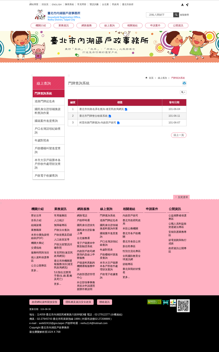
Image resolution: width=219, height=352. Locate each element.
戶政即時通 (83, 220)
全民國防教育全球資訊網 (132, 258)
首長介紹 (36, 220)
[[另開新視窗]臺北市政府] (173, 303)
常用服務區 (60, 215)
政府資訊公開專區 (177, 250)
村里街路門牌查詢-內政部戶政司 (97, 122)
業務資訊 (60, 209)
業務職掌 (36, 230)
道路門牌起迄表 (45, 101)
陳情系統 (69, 4)
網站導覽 (33, 4)
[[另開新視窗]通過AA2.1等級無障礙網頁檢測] (154, 301)
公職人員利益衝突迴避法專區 (177, 225)
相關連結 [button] (132, 25)
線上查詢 (162, 78)
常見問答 (81, 4)
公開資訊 (175, 209)
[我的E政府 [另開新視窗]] (165, 303)
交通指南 (36, 247)
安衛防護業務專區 (177, 233)
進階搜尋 (184, 14)
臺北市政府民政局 (132, 222)
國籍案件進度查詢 (46, 120)
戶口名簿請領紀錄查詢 (48, 130)
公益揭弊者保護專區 (177, 217)
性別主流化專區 (132, 251)
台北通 (105, 4)
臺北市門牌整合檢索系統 (93, 115)
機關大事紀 (37, 243)
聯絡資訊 (104, 302)
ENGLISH (57, 4)
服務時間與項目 (40, 252)
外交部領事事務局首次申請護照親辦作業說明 (86, 286)
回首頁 (45, 4)
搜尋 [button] (176, 14)
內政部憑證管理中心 (86, 276)
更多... (34, 270)
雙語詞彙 (94, 4)
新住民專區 (129, 246)
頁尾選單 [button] (183, 197)
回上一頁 (179, 135)
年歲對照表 (42, 140)
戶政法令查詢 (61, 230)
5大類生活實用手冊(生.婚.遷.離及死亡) (63, 275)
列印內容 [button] (184, 83)
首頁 (151, 78)
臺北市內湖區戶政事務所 (58, 15)
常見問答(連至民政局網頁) (63, 254)
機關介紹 (37, 209)
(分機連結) (116, 314)
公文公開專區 (38, 265)
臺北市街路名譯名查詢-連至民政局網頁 (101, 109)
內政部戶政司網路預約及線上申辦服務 (86, 254)
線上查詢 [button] (109, 25)
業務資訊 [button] (64, 25)
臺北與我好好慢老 (132, 271)
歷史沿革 (36, 215)
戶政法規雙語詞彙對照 (63, 246)
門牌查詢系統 (43, 93)
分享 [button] (187, 4)
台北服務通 (83, 238)
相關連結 (129, 209)
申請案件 (155, 25)
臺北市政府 (127, 4)
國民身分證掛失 (86, 225)
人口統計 (59, 220)
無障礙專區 (60, 225)
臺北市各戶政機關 (132, 235)
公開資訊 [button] (178, 25)
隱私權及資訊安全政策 (78, 302)
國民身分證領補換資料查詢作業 (48, 111)
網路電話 (82, 215)
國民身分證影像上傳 (86, 232)
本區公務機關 (130, 228)
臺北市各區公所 (132, 241)
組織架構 (36, 225)
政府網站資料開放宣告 (44, 302)
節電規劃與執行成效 (177, 242)
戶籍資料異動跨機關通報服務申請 (86, 266)
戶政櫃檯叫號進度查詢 (48, 150)
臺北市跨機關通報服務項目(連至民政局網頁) (63, 264)
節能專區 (128, 264)
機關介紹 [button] (41, 25)
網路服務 (83, 209)
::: (30, 2)
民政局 (115, 4)
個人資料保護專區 (40, 259)
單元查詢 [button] (183, 92)
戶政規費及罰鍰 (63, 234)
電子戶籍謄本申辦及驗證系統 (86, 245)
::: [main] (69, 75)
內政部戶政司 (130, 215)
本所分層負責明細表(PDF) (40, 236)
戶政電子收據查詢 (46, 175)
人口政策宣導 (61, 239)
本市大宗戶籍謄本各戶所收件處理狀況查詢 (48, 163)
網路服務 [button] (86, 25)
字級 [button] (182, 4)
